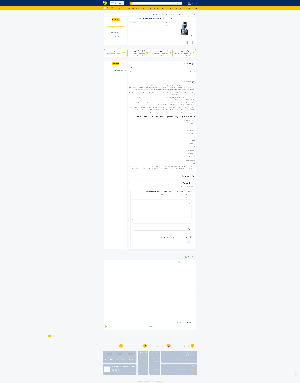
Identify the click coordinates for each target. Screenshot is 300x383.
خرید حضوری (115, 36)
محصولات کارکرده (109, 359)
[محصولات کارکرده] (109, 355)
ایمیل (189, 229)
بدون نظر (135, 22)
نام (190, 222)
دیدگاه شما (188, 203)
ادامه (170, 361)
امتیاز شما (188, 198)
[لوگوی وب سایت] (192, 3)
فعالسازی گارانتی (120, 359)
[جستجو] (131, 3)
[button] (102, 294)
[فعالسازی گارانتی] (119, 355)
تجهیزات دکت (183, 14)
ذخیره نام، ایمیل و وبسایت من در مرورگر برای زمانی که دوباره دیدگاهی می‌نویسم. (172, 238)
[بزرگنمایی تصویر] (192, 36)
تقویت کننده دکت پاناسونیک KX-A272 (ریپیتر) (184, 323)
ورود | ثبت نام (120, 3)
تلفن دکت (178, 14)
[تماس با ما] (296, 374)
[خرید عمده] (130, 355)
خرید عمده (130, 359)
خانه (195, 14)
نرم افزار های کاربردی (115, 32)
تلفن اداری (190, 14)
